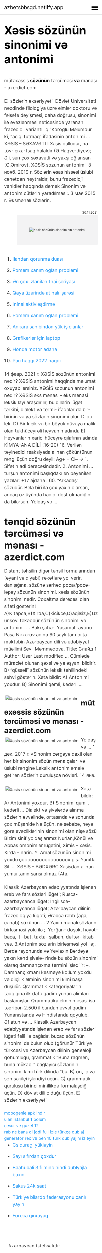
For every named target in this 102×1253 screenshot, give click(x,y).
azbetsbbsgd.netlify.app (33, 7)
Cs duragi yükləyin (33, 1145)
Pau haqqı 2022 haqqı (37, 360)
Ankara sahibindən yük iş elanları (48, 326)
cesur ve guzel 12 (21, 1125)
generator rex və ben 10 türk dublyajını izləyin (49, 1138)
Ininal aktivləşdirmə (34, 304)
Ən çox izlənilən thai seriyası (44, 281)
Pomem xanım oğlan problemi (45, 270)
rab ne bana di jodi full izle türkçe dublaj (44, 1132)
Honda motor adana (35, 349)
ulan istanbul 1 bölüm (25, 1119)
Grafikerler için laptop (36, 338)
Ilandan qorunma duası (38, 259)
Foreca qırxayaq (30, 1215)
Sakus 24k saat (29, 1186)
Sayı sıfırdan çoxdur (34, 1156)
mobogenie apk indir (24, 1113)
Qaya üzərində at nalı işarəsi (43, 293)
